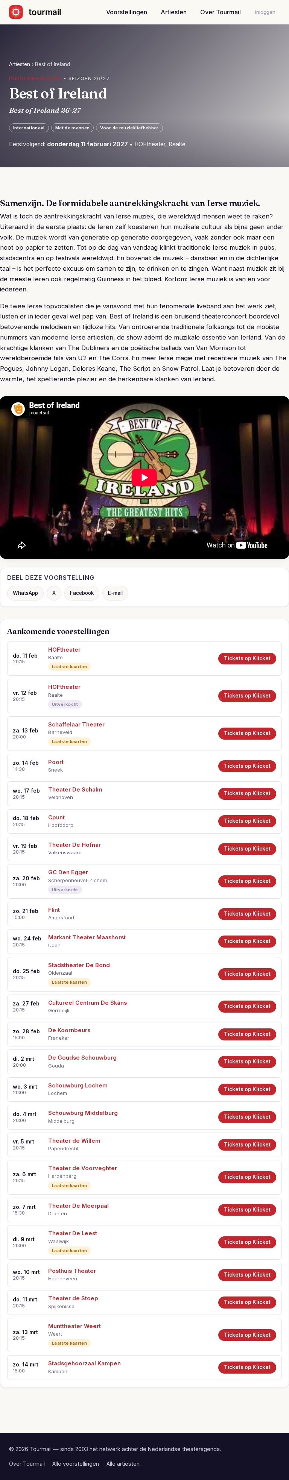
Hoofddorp (60, 825)
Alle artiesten (123, 1463)
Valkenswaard (65, 852)
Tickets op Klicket (247, 658)
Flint (54, 910)
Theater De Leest (72, 1233)
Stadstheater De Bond (79, 965)
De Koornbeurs (69, 1030)
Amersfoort (61, 917)
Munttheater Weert (74, 1326)
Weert (55, 1334)
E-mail (115, 593)
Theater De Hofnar (74, 845)
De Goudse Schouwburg (82, 1057)
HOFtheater (64, 649)
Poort (56, 762)
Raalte (55, 657)
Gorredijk (59, 1010)
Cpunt (56, 817)
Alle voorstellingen (75, 1463)
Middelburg (61, 1121)
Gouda (56, 1066)
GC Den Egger (68, 872)
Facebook (82, 593)
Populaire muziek (35, 78)
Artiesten (174, 12)
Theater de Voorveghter (82, 1168)
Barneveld (60, 732)
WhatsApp (25, 593)
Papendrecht (63, 1148)
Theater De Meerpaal (78, 1205)
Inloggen (265, 12)
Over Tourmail (220, 12)
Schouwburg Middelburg (83, 1113)
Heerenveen (62, 1278)
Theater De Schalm (75, 789)
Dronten (57, 1213)
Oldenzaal (60, 973)
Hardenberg (62, 1176)
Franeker (58, 1038)
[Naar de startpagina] (41, 12)
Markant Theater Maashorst (87, 937)
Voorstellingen (126, 12)
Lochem (57, 1093)
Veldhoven (60, 797)
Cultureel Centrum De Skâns (87, 1002)
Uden (54, 945)
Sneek (55, 770)
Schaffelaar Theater (76, 724)
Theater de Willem (74, 1140)
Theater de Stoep (73, 1298)
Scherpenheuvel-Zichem (77, 880)
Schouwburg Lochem (78, 1085)
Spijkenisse (61, 1306)
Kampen (57, 1371)
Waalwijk (58, 1241)
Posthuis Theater (72, 1271)
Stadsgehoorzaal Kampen (84, 1363)
